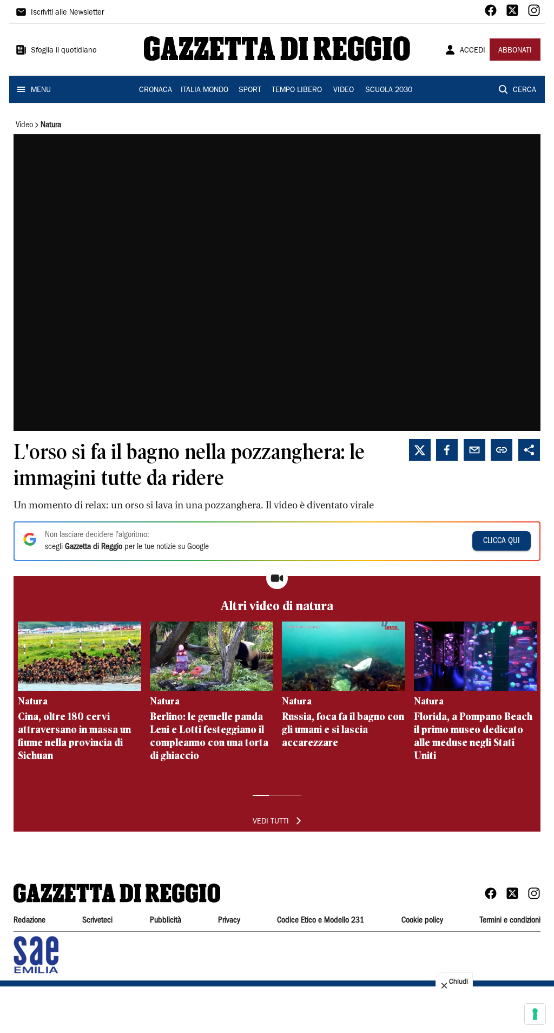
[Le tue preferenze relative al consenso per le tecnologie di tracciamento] (535, 1014)
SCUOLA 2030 (388, 90)
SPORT (250, 90)
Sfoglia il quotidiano (64, 51)
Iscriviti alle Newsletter (67, 13)
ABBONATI (515, 51)
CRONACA (155, 90)
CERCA (524, 90)
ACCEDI (472, 51)
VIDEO (343, 90)
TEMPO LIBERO (297, 90)
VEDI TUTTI (271, 822)
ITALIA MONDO (204, 90)
